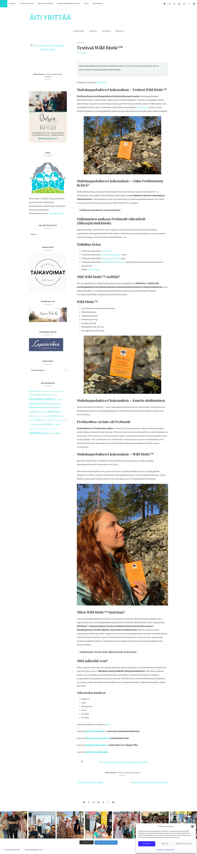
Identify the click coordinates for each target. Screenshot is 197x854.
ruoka (37, 420)
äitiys (58, 433)
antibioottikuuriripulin (111, 255)
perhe (51, 411)
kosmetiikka (58, 399)
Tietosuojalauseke (169, 849)
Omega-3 (44, 412)
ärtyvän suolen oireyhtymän (113, 262)
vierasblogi (52, 428)
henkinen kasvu (59, 391)
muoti (39, 412)
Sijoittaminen (43, 420)
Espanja (45, 391)
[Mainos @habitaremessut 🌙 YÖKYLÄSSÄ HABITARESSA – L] (41, 824)
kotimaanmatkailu (38, 403)
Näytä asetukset (184, 844)
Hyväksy (147, 844)
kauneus (55, 395)
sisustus (51, 420)
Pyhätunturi (42, 416)
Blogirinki (38, 391)
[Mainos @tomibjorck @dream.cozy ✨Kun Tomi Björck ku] (13, 824)
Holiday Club (39, 395)
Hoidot (31, 395)
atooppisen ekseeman (110, 258)
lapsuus (49, 404)
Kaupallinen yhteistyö (41, 399)
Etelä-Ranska (51, 391)
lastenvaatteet (35, 407)
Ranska (47, 416)
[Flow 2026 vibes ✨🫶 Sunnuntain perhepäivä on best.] (126, 824)
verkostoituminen (33, 428)
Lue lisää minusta (56, 213)
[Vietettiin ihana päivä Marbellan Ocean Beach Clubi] (70, 824)
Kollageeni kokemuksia (96, 745)
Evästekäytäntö (160, 849)
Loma (55, 407)
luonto (59, 407)
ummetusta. (106, 251)
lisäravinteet (47, 407)
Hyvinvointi (82, 53)
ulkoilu (54, 424)
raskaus (54, 416)
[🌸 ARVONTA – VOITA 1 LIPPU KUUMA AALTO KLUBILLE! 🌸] (98, 824)
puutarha (36, 416)
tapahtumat (39, 424)
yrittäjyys (45, 433)
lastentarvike (57, 404)
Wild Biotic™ (142, 107)
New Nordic (102, 82)
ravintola (31, 420)
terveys (48, 424)
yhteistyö (35, 433)
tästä (108, 724)
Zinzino (53, 433)
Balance (31, 391)
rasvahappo (61, 416)
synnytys (31, 424)
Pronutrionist (94, 269)
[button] (192, 826)
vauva (58, 424)
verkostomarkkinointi (43, 428)
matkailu (33, 412)
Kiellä (165, 844)
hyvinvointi (49, 395)
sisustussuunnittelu (61, 420)
